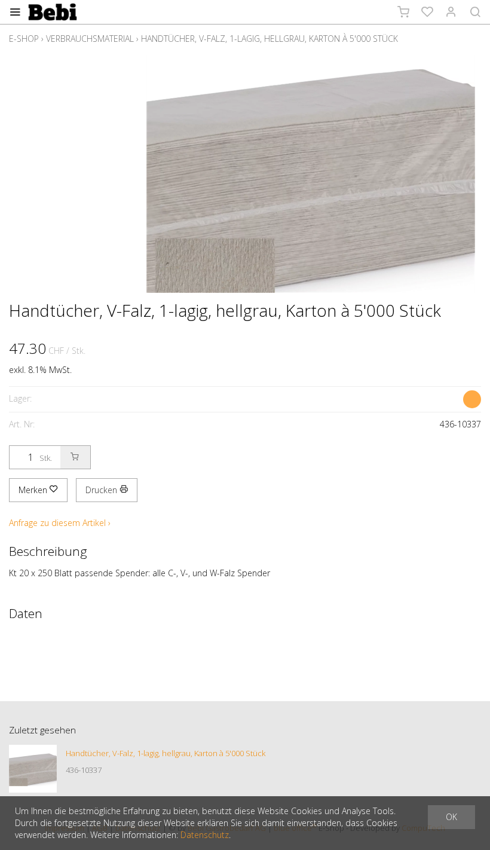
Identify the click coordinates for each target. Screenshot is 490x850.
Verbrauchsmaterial (90, 38)
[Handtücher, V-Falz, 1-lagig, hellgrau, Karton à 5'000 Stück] (33, 769)
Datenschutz (204, 834)
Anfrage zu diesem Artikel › (60, 522)
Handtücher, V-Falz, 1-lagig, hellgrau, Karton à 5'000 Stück (269, 38)
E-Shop (24, 38)
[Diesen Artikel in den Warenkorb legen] (75, 457)
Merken (34, 490)
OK (451, 817)
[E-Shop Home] (52, 12)
